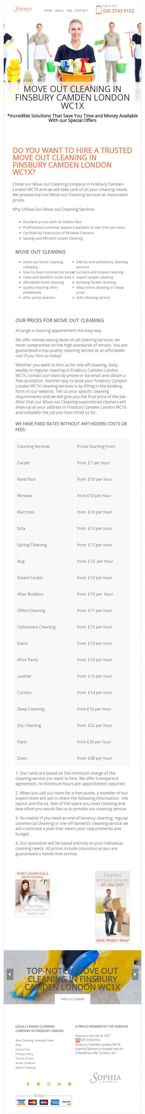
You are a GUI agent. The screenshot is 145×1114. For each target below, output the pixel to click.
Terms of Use (24, 1058)
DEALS (59, 10)
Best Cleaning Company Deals (34, 1040)
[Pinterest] (69, 1084)
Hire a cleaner (72, 999)
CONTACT (81, 10)
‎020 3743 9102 (90, 1040)
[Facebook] (28, 1084)
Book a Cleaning (25, 1067)
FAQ (18, 1045)
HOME (48, 10)
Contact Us (22, 1049)
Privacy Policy (24, 1054)
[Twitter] (38, 1084)
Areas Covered (25, 1063)
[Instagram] (49, 1084)
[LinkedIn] (59, 1084)
